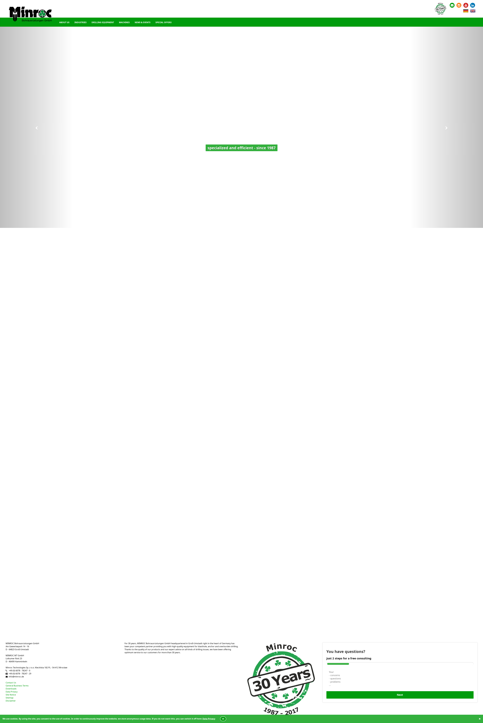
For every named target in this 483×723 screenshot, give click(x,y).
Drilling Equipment (103, 22)
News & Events (142, 22)
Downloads (11, 688)
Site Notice (11, 694)
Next (400, 694)
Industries (80, 22)
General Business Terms (17, 685)
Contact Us (11, 682)
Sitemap (9, 697)
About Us (64, 22)
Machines (124, 22)
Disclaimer (11, 700)
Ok (223, 719)
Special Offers (163, 22)
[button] (36, 127)
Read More (9, 423)
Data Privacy (11, 691)
